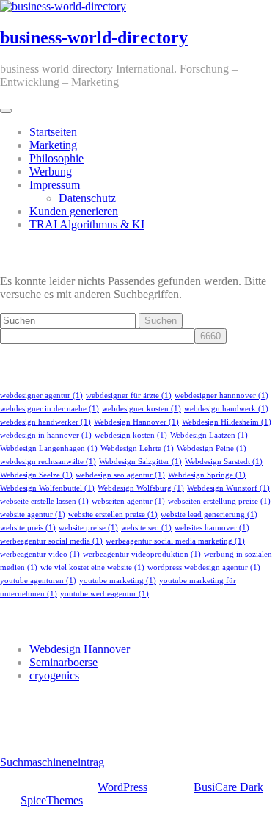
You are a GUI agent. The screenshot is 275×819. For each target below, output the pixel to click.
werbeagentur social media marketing (175, 541)
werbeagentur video (40, 554)
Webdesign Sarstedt (224, 462)
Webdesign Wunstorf (228, 488)
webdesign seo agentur (120, 475)
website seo (146, 528)
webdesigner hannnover (221, 396)
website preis (28, 528)
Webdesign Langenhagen (49, 448)
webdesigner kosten (141, 409)
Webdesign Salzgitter (140, 462)
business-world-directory (94, 37)
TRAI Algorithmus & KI (86, 224)
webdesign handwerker (45, 422)
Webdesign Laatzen (209, 435)
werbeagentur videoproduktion (142, 554)
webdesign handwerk (226, 409)
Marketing (53, 145)
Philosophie (56, 158)
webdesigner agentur (41, 396)
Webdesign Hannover (136, 422)
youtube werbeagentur (104, 594)
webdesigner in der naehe (49, 409)
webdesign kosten (131, 435)
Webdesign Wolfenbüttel (47, 488)
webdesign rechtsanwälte (48, 462)
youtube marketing (117, 581)
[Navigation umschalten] (6, 111)
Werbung (50, 171)
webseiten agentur (128, 501)
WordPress (122, 787)
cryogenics (54, 675)
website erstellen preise (113, 514)
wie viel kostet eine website (92, 567)
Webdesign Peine (211, 448)
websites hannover (212, 528)
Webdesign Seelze (36, 475)
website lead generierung (209, 514)
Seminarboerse (63, 662)
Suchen (160, 320)
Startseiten (53, 132)
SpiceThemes (52, 800)
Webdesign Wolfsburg (141, 488)
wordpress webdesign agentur (203, 567)
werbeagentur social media (51, 541)
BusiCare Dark (228, 787)
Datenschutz (87, 198)
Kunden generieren (73, 211)
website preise (88, 528)
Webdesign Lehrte (137, 448)
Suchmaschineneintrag (52, 762)
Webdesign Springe (207, 475)
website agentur (32, 514)
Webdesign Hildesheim (226, 422)
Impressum (54, 184)
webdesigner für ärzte (129, 396)
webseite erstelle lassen (44, 501)
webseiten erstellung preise (219, 501)
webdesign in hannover (46, 435)
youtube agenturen (38, 581)
